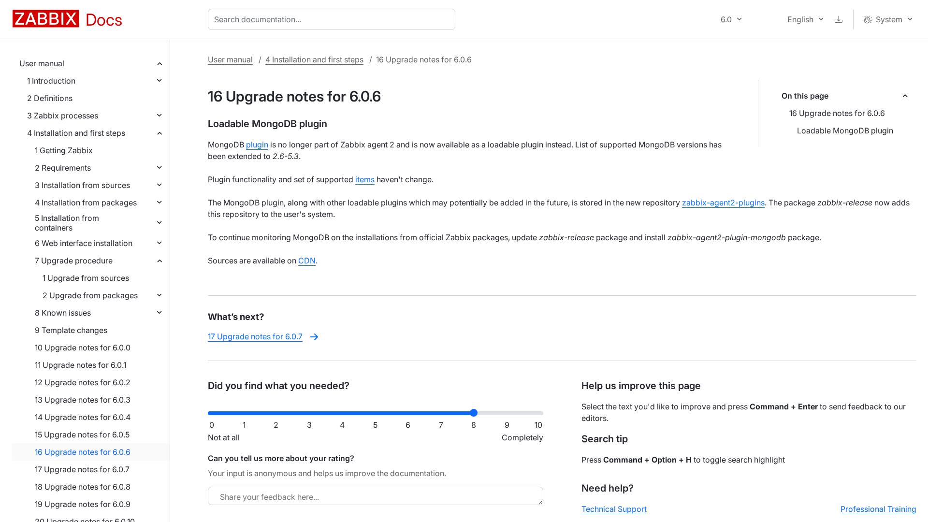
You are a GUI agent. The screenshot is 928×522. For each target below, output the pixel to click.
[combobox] (333, 19)
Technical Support (614, 509)
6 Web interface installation (83, 243)
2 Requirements (63, 168)
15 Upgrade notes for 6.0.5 (82, 434)
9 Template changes (71, 330)
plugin (257, 144)
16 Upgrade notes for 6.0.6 (82, 452)
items (365, 179)
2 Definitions (49, 98)
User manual (41, 63)
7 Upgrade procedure (74, 260)
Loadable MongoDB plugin (845, 130)
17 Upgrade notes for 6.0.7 (82, 469)
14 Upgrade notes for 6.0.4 (82, 417)
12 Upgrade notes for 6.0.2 (82, 382)
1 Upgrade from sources (86, 278)
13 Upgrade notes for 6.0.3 (82, 400)
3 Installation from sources (82, 185)
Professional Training (878, 509)
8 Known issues (63, 313)
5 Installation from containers (67, 222)
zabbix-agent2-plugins (723, 202)
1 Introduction (51, 81)
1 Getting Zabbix (64, 150)
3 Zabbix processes (62, 115)
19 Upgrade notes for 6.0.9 (82, 504)
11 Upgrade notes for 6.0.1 (80, 365)
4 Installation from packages (86, 202)
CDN (307, 260)
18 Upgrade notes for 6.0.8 (82, 487)
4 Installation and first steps (76, 133)
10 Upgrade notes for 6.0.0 (82, 347)
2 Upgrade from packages (90, 295)
